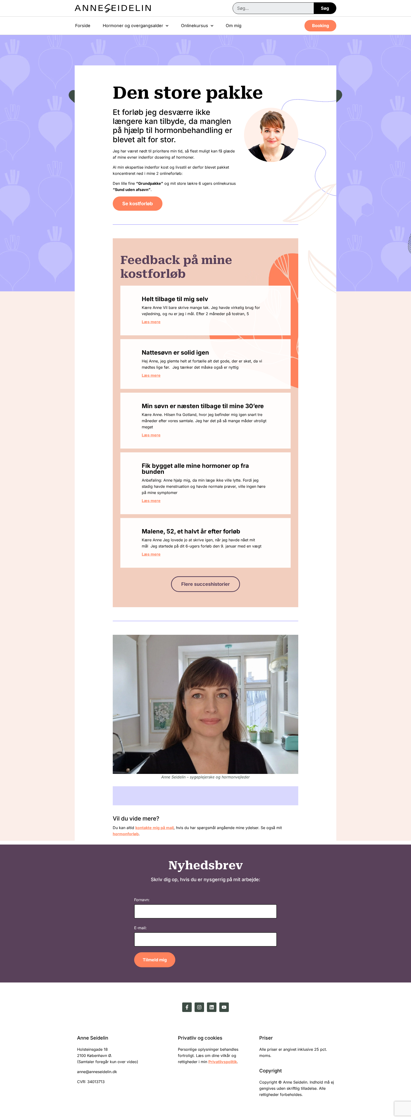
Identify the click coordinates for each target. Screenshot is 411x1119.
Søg (325, 8)
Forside (82, 25)
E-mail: (140, 928)
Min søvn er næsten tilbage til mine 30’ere (203, 406)
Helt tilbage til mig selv (175, 299)
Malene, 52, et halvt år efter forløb (191, 531)
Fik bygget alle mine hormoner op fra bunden (195, 468)
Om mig (233, 25)
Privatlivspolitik (222, 1061)
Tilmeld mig (155, 959)
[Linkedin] (211, 1007)
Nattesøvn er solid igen (175, 352)
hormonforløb (126, 833)
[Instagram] (199, 1007)
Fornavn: (142, 900)
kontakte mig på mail (154, 827)
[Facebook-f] (187, 1007)
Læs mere (151, 321)
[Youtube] (224, 1007)
